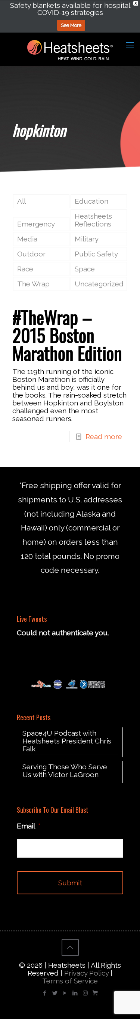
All (21, 201)
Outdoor (31, 254)
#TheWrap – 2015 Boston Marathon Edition (67, 335)
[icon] (95, 993)
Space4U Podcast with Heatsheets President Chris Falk (66, 741)
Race (25, 269)
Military (87, 239)
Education (91, 201)
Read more (103, 436)
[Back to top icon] (70, 947)
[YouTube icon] (65, 993)
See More (71, 25)
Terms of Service (70, 981)
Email (29, 826)
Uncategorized (99, 284)
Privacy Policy (86, 973)
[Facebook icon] (45, 993)
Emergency (36, 224)
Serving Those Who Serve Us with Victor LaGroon (64, 771)
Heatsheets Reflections (93, 220)
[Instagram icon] (85, 993)
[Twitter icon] (55, 993)
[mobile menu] (130, 45)
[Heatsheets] (70, 49)
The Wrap (33, 284)
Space (85, 269)
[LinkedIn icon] (75, 993)
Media (27, 239)
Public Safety (96, 254)
